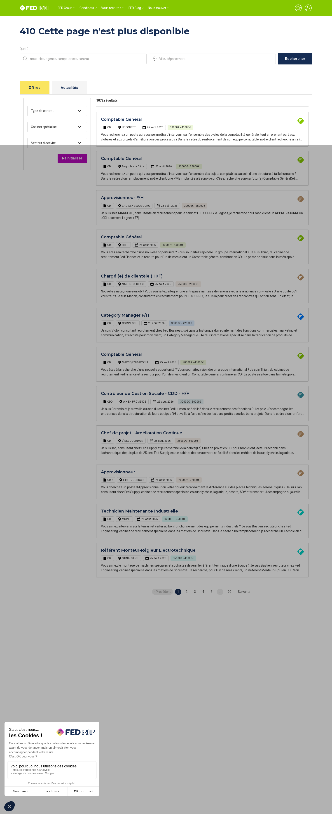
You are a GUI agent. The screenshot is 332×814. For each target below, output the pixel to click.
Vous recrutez (111, 8)
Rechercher (295, 59)
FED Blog (135, 8)
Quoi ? (24, 49)
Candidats (86, 8)
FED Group (65, 8)
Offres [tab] (34, 87)
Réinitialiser (72, 158)
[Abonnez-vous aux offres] (298, 8)
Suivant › (244, 591)
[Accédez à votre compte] (308, 8)
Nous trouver (157, 8)
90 (229, 591)
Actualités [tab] (69, 87)
